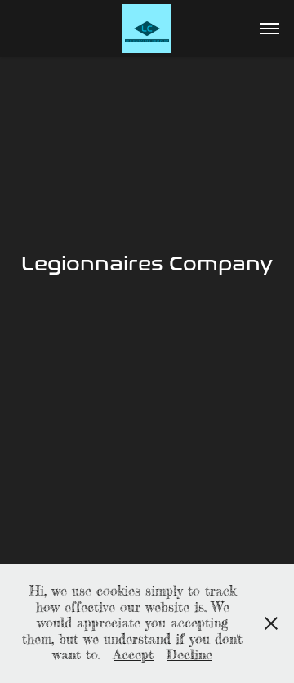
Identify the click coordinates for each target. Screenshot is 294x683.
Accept (134, 654)
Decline (189, 654)
